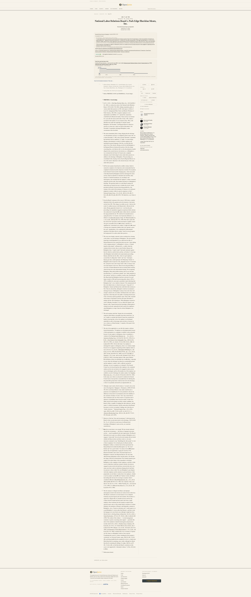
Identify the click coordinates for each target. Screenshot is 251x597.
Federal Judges (124, 578)
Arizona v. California (125, 51)
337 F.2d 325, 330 (123, 375)
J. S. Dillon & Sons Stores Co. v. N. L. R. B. (121, 485)
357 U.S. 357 (117, 516)
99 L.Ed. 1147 (109, 415)
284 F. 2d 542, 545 (108, 353)
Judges (107, 8)
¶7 (102, 165)
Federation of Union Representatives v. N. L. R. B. (121, 529)
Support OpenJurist (151, 580)
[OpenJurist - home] (125, 4)
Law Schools (123, 581)
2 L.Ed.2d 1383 (132, 516)
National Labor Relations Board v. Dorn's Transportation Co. (136, 63)
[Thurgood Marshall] (141, 127)
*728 (99, 292)
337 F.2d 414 (133, 483)
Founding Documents (125, 585)
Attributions (125, 593)
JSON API (144, 577)
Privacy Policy (139, 593)
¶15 (102, 490)
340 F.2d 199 (114, 219)
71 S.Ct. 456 (109, 545)
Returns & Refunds (117, 593)
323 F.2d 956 (131, 103)
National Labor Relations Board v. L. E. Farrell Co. (120, 42)
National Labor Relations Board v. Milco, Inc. (104, 64)
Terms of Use (132, 593)
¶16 (102, 551)
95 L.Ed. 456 (114, 195)
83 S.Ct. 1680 (129, 342)
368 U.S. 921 (124, 525)
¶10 (102, 313)
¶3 (102, 93)
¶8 (102, 200)
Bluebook (154, 93)
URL (142, 93)
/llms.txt (144, 575)
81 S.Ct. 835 (130, 355)
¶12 (102, 385)
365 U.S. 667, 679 (120, 355)
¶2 (102, 90)
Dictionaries (113, 8)
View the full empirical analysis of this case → (103, 80)
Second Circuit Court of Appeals (125, 26)
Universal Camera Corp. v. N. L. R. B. (113, 193)
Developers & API (146, 573)
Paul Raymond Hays (147, 123)
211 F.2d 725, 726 (121, 338)
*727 (99, 165)
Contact (109, 593)
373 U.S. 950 (122, 342)
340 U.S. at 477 (130, 543)
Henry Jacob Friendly (147, 120)
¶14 (102, 429)
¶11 (102, 328)
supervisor (142, 148)
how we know (119, 54)
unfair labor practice (115, 217)
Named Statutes (124, 583)
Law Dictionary (124, 576)
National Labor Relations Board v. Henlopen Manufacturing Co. (142, 42)
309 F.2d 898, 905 (108, 481)
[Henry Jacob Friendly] (141, 121)
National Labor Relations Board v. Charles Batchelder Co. (121, 46)
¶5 (102, 102)
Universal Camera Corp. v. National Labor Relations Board (111, 50)
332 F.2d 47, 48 (128, 527)
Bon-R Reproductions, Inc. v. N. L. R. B (124, 479)
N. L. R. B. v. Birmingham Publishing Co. (122, 349)
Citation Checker (124, 588)
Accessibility (102, 593)
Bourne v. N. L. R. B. (119, 527)
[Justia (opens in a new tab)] (105, 584)
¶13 (102, 418)
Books (120, 8)
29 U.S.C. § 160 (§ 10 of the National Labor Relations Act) (110, 48)
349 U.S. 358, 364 (123, 413)
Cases (91, 8)
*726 (99, 84)
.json (100, 560)
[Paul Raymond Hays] (141, 124)
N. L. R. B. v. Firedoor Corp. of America (122, 523)
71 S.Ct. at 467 (118, 411)
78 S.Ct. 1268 (124, 516)
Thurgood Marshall (147, 127)
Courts (101, 8)
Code (96, 8)
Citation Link (147, 93)
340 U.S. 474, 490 (127, 193)
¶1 (102, 84)
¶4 (102, 99)
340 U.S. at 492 (110, 411)
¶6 (102, 133)
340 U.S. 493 (127, 537)
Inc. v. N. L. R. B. (130, 351)
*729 (99, 428)
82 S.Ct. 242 (131, 525)
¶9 (102, 236)
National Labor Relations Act (118, 336)
